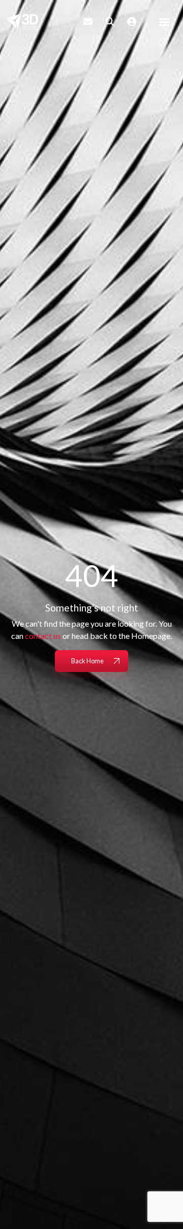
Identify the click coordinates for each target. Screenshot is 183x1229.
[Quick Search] (109, 21)
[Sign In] (131, 21)
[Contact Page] (88, 21)
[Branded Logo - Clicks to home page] (22, 22)
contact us (43, 635)
